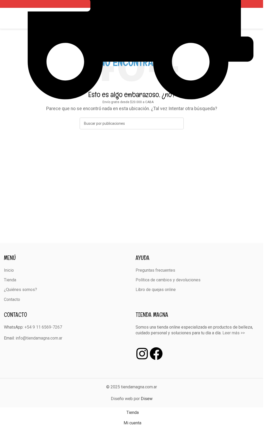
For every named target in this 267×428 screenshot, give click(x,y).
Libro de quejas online (156, 289)
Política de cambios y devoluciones (168, 279)
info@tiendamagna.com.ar (39, 338)
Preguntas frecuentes (155, 270)
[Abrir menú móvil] (6, 18)
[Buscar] (257, 18)
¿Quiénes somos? (20, 289)
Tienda (10, 279)
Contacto (12, 299)
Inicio (9, 270)
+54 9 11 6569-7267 (43, 327)
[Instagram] (142, 353)
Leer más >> (233, 332)
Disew (147, 398)
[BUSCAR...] (178, 123)
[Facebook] (156, 353)
